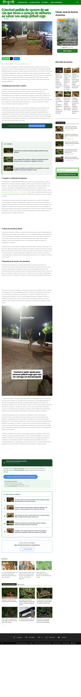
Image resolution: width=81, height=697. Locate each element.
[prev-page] (3, 625)
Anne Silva (6, 18)
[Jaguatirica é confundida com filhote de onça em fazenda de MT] (59, 136)
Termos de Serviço (56, 643)
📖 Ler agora (67, 51)
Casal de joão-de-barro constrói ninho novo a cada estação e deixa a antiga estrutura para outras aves (75, 81)
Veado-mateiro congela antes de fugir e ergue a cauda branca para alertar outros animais (9, 620)
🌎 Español (73, 643)
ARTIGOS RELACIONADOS (9, 584)
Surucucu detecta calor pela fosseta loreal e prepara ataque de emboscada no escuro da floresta (59, 81)
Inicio (3, 64)
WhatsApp (5, 58)
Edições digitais (22, 2)
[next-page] (5, 625)
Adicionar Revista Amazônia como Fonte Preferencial (21, 476)
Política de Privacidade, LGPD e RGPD (42, 643)
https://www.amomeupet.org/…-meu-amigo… (14, 192)
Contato (31, 643)
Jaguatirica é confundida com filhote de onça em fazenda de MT (71, 136)
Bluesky (17, 58)
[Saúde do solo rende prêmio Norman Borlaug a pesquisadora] (59, 159)
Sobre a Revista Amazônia (22, 643)
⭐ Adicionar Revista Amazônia (36, 125)
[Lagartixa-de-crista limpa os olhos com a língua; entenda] (59, 129)
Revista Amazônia (56, 2)
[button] (77, 2)
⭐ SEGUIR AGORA (27, 549)
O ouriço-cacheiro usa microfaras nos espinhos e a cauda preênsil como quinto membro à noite (44, 601)
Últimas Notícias (34, 2)
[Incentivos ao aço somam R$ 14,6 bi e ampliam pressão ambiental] (27, 612)
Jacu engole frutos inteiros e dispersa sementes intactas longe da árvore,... (71, 151)
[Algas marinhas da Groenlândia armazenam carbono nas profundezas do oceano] (44, 565)
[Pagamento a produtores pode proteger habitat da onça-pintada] (9, 593)
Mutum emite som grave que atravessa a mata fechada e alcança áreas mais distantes (43, 620)
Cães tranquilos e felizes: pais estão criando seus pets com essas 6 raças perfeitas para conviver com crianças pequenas (26, 575)
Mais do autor (21, 584)
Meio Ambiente (9, 64)
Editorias (45, 2)
